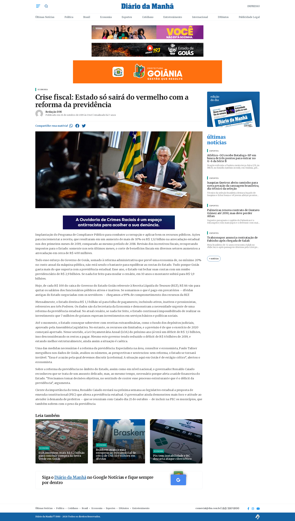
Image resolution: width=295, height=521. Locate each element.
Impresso (253, 6)
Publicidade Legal (249, 17)
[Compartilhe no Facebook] (77, 126)
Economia (106, 17)
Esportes (127, 17)
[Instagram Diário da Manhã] (253, 508)
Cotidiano (147, 17)
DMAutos (223, 17)
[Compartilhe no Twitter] (84, 126)
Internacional (200, 17)
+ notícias (214, 259)
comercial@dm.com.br (207, 508)
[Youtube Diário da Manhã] (258, 508)
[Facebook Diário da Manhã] (248, 508)
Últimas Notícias (44, 17)
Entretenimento (172, 17)
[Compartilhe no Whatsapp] (71, 126)
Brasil (86, 17)
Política (69, 17)
